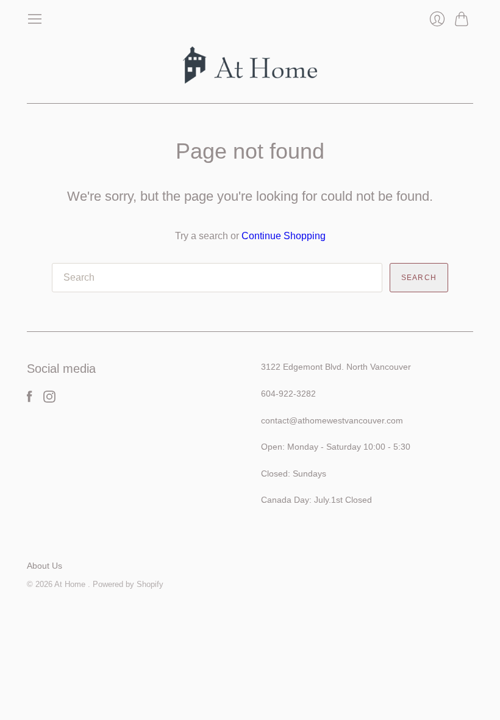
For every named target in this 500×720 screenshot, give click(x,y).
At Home (71, 584)
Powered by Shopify (128, 584)
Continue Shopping (283, 236)
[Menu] (35, 19)
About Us (44, 566)
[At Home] (250, 65)
